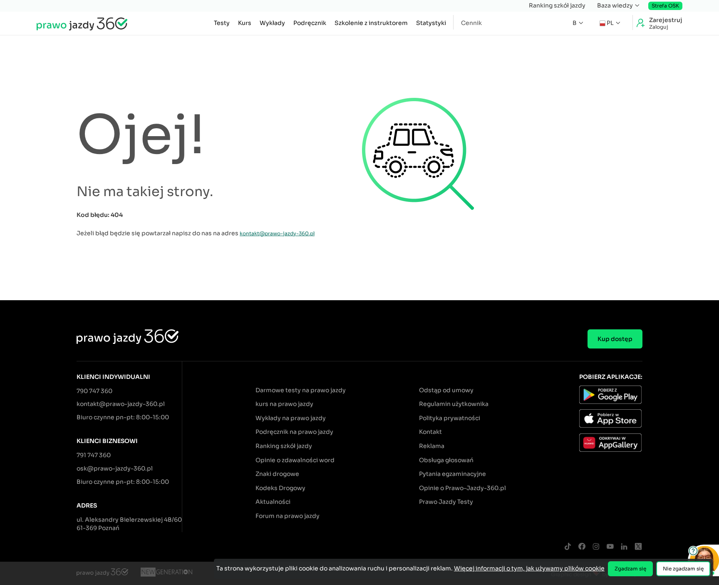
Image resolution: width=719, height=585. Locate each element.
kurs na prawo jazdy (284, 404)
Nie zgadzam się (683, 568)
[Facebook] (582, 546)
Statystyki (431, 23)
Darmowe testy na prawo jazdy (300, 390)
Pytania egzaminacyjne (452, 474)
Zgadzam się (630, 568)
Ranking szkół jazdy (557, 5)
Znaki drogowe (277, 474)
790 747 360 (94, 391)
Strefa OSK (665, 5)
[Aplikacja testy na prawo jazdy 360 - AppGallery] (610, 443)
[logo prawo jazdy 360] (82, 23)
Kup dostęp (615, 339)
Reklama (431, 446)
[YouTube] (610, 546)
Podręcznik (309, 23)
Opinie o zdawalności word (295, 460)
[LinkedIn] (624, 546)
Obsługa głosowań (446, 460)
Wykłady (272, 23)
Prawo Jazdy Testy (446, 501)
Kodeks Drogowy (280, 488)
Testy (222, 23)
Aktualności (272, 501)
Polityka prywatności (449, 418)
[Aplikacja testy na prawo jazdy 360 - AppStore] (610, 419)
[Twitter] (638, 546)
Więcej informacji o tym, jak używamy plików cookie (529, 568)
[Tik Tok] (567, 546)
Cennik (471, 23)
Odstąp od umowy (446, 390)
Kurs (244, 23)
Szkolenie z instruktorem (371, 23)
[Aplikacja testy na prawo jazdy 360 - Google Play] (610, 396)
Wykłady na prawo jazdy (290, 418)
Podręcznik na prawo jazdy (294, 432)
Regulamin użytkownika (453, 404)
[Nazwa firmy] (166, 573)
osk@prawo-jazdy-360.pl (115, 468)
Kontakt (430, 432)
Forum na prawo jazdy (287, 516)
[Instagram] (596, 546)
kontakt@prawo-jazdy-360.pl (277, 233)
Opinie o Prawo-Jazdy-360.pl (462, 488)
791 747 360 (94, 455)
